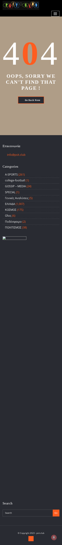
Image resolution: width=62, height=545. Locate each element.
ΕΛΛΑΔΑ (10, 204)
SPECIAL (10, 192)
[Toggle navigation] (55, 14)
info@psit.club (16, 155)
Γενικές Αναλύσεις (17, 198)
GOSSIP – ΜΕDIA (15, 186)
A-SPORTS (11, 174)
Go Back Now (32, 100)
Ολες (8, 215)
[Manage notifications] (54, 537)
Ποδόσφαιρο (13, 222)
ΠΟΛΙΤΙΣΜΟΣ (13, 227)
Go (56, 512)
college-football (15, 180)
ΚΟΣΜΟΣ (10, 210)
